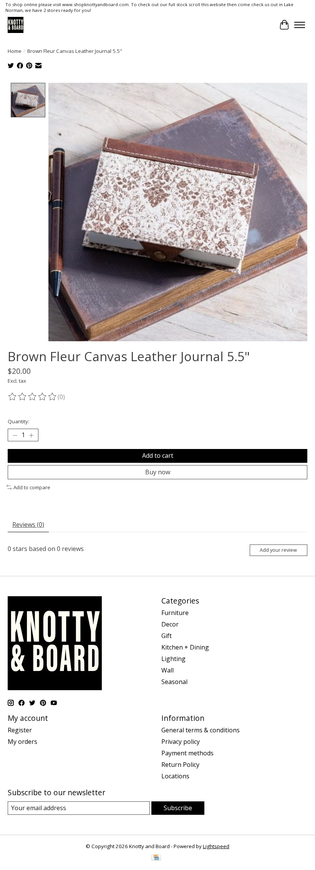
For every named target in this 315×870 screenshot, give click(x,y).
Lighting (173, 659)
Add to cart (157, 455)
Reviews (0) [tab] (28, 524)
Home (15, 51)
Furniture (175, 613)
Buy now (157, 472)
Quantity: (18, 421)
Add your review (278, 549)
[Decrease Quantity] (15, 435)
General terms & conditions (200, 730)
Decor (170, 624)
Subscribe (178, 808)
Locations (175, 776)
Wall (167, 670)
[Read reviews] (33, 396)
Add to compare (31, 487)
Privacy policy (180, 741)
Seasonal (174, 682)
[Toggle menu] (299, 25)
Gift (166, 636)
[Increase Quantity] (31, 435)
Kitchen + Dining (185, 647)
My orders (22, 741)
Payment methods (187, 753)
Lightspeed (216, 846)
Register (20, 730)
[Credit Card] (156, 858)
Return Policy (180, 764)
